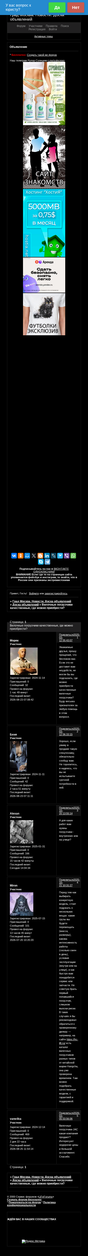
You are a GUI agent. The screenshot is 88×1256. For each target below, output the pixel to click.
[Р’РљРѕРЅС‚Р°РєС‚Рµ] (14, 555)
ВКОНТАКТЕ (61, 568)
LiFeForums (46, 1196)
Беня (13, 734)
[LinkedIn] (47, 555)
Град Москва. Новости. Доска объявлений (41, 601)
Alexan (14, 813)
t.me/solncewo (56, 60)
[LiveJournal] (53, 555)
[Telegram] (47, 562)
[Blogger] (40, 555)
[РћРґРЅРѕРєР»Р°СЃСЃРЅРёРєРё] (20, 555)
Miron (13, 885)
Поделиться (66, 634)
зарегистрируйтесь (56, 593)
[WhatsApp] (73, 555)
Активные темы (43, 36)
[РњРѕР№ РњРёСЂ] (27, 555)
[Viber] (66, 555)
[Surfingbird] (60, 555)
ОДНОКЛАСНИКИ (44, 571)
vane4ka (15, 1118)
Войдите (34, 593)
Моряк (14, 640)
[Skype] (41, 562)
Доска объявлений (25, 604)
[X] (34, 555)
